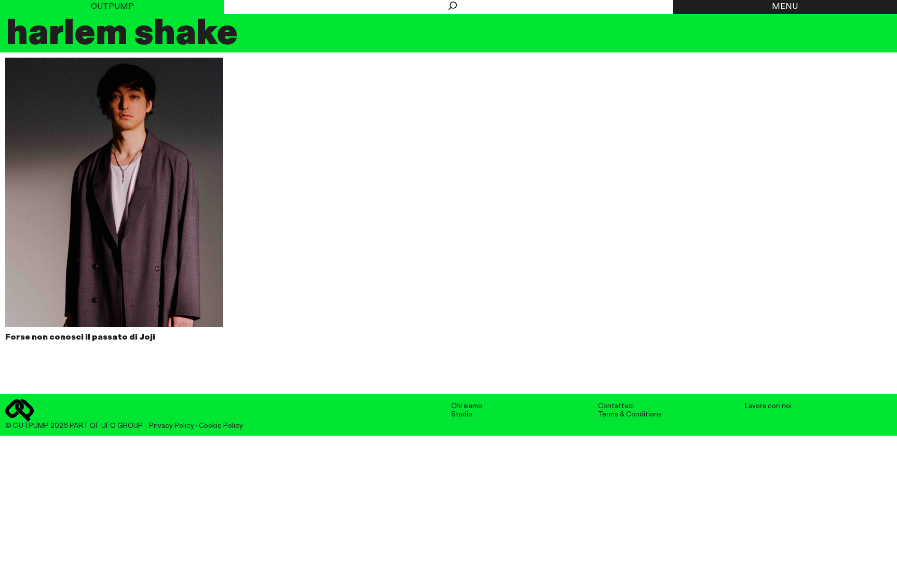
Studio (461, 414)
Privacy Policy (171, 425)
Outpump (112, 7)
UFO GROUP (122, 425)
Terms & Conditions (630, 414)
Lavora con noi (768, 406)
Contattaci (616, 406)
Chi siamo (466, 406)
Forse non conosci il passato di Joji (80, 337)
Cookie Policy (221, 425)
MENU (785, 7)
